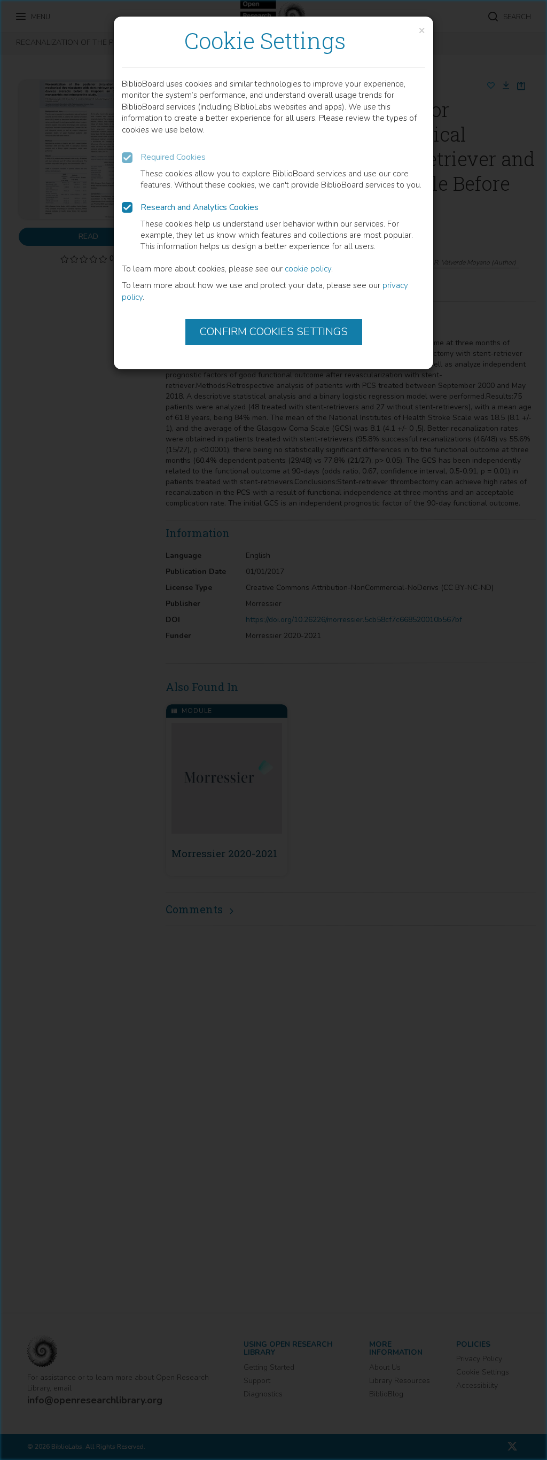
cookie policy (308, 268)
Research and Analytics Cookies (199, 207)
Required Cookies (173, 157)
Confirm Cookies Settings (274, 331)
